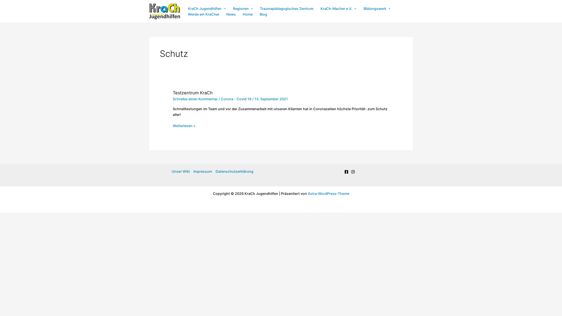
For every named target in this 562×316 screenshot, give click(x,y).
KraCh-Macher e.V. (336, 8)
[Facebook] (346, 172)
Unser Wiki (181, 171)
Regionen (241, 8)
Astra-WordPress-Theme (328, 193)
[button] (224, 8)
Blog (263, 14)
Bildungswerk (375, 8)
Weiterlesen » (184, 126)
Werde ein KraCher (203, 14)
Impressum (202, 171)
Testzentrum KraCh (193, 92)
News (231, 14)
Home (248, 14)
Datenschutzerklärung (234, 171)
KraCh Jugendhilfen (205, 8)
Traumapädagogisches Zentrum (286, 8)
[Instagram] (353, 172)
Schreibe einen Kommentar (195, 99)
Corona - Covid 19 (236, 99)
